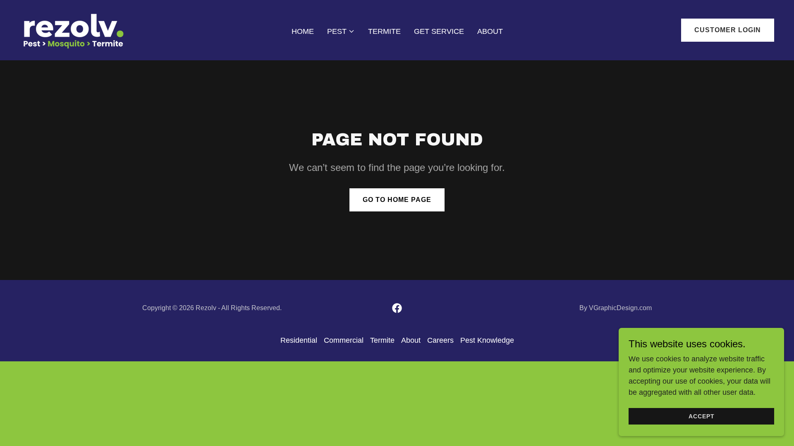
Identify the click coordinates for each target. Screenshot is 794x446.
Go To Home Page (397, 199)
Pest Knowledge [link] (487, 340)
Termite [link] (384, 31)
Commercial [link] (344, 340)
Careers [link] (440, 340)
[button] (341, 31)
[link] (73, 30)
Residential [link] (298, 340)
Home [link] (303, 31)
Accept (702, 416)
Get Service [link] (439, 31)
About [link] (490, 31)
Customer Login (727, 29)
